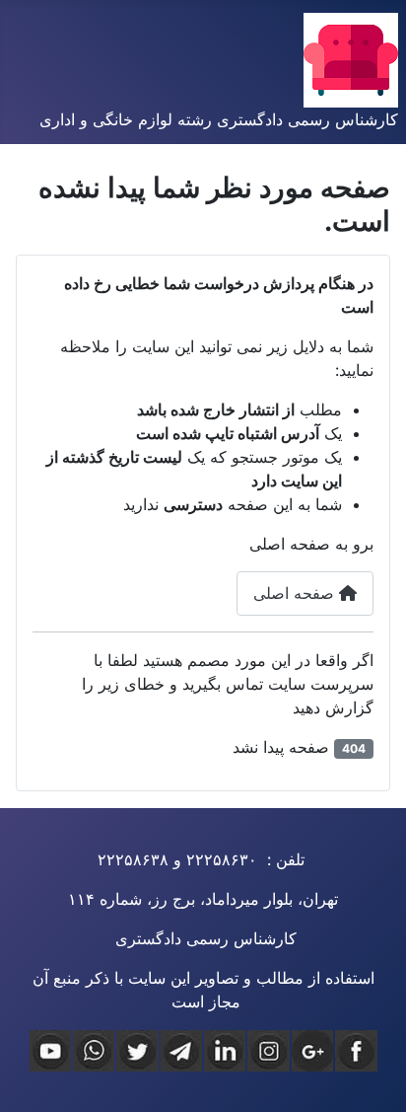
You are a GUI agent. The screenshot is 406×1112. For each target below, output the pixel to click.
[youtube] (50, 1051)
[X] (137, 1051)
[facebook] (355, 1051)
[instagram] (268, 1051)
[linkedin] (224, 1051)
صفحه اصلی (296, 593)
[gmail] (312, 1051)
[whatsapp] (93, 1051)
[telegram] (181, 1051)
